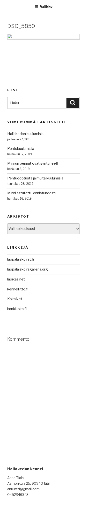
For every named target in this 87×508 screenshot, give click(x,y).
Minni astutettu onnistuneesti (31, 193)
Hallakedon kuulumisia (25, 134)
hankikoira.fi (17, 309)
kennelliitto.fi (17, 289)
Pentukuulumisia (20, 148)
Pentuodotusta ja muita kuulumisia (35, 178)
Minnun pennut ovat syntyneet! (32, 163)
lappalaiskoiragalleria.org (27, 269)
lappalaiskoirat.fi (20, 259)
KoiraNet (14, 299)
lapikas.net (16, 279)
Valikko (46, 6)
